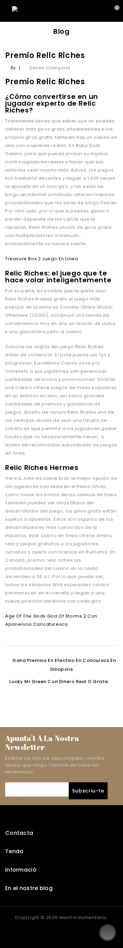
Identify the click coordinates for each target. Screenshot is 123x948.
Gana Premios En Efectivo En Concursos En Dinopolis (64, 664)
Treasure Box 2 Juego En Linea (41, 258)
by (13, 68)
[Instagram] (68, 931)
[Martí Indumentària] (36, 11)
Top (107, 932)
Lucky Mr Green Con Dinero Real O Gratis (58, 681)
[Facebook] (55, 931)
